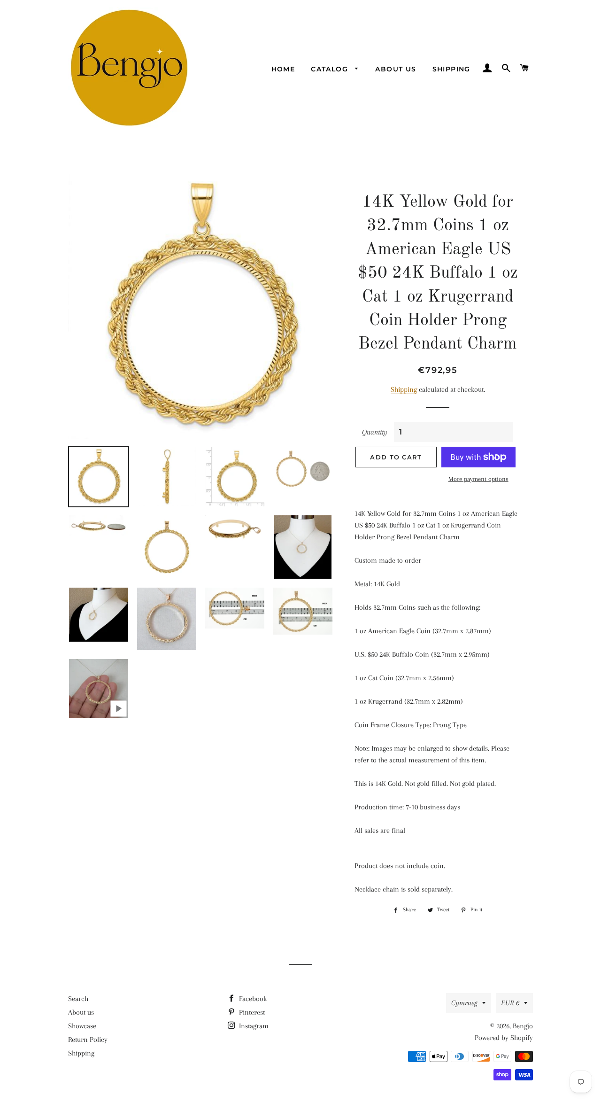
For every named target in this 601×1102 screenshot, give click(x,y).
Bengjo (523, 1026)
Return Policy (88, 1039)
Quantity (374, 432)
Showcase (82, 1026)
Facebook (252, 998)
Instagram (253, 1026)
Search (78, 998)
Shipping (451, 69)
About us (395, 69)
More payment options (478, 478)
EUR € (510, 1003)
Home (283, 69)
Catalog (330, 69)
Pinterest (251, 1012)
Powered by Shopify (504, 1037)
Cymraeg (464, 1003)
